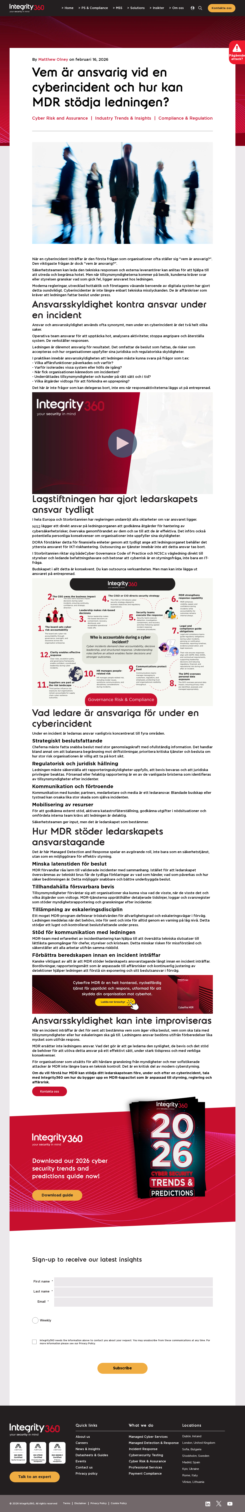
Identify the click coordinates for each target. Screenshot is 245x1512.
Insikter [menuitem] (158, 8)
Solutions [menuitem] (137, 8)
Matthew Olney (53, 60)
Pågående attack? (237, 57)
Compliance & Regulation (185, 118)
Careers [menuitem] (82, 1443)
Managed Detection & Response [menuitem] (154, 1443)
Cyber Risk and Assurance (60, 118)
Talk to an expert (34, 1477)
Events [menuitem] (81, 1461)
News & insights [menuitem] (88, 1449)
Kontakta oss (222, 8)
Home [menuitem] (69, 8)
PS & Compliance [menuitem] (95, 8)
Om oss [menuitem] (178, 8)
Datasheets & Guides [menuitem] (92, 1455)
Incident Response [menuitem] (143, 1449)
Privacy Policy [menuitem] (99, 1503)
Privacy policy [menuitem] (87, 1473)
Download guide (57, 1195)
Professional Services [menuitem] (145, 1467)
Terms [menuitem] (66, 1503)
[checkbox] (111, 1320)
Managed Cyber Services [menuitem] (148, 1436)
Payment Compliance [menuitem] (145, 1473)
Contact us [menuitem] (84, 1467)
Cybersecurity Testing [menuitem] (146, 1455)
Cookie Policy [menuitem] (119, 1503)
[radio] (111, 1320)
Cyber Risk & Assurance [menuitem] (147, 1461)
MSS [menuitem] (119, 8)
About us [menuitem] (83, 1436)
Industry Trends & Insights (123, 118)
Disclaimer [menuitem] (80, 1503)
